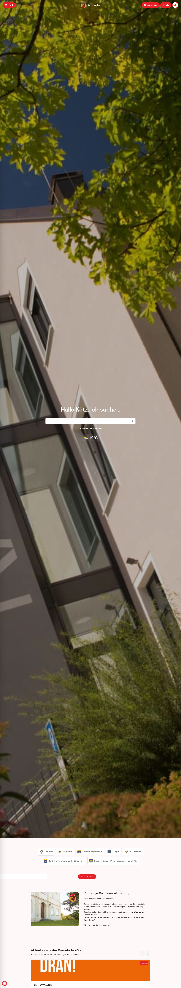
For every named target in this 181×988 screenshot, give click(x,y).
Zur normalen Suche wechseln (90, 428)
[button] (4, 983)
